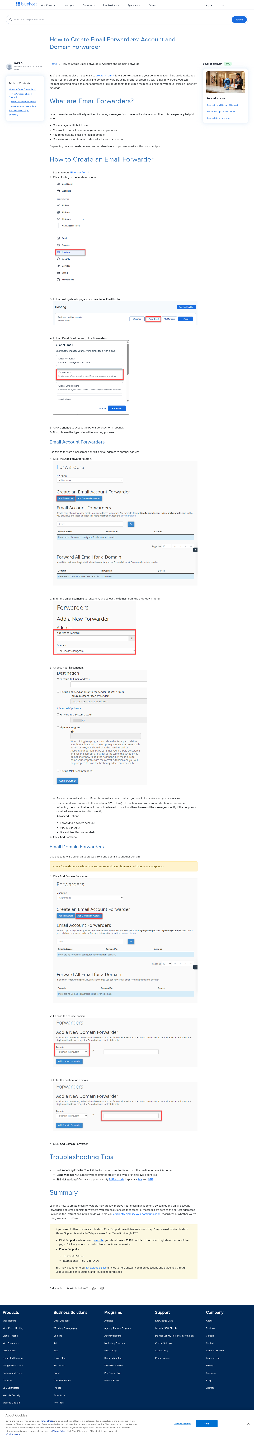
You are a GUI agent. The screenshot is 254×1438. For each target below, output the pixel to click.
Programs (113, 1312)
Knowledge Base (96, 1267)
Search (239, 19)
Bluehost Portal (79, 172)
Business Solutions (70, 1312)
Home (53, 64)
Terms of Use (47, 1421)
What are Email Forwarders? (22, 89)
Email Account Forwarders (23, 101)
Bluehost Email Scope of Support (222, 105)
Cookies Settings (182, 1423)
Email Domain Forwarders (23, 106)
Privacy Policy (58, 1431)
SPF (150, 1179)
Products (11, 1312)
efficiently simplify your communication (137, 1214)
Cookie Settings (163, 1343)
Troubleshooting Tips (19, 110)
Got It (206, 1423)
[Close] (248, 1423)
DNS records (116, 1179)
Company (214, 1312)
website (99, 1240)
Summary (13, 114)
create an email (105, 75)
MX (140, 1179)
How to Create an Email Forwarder (20, 95)
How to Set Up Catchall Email (220, 111)
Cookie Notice (13, 1434)
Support (162, 1312)
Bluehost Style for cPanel (218, 118)
